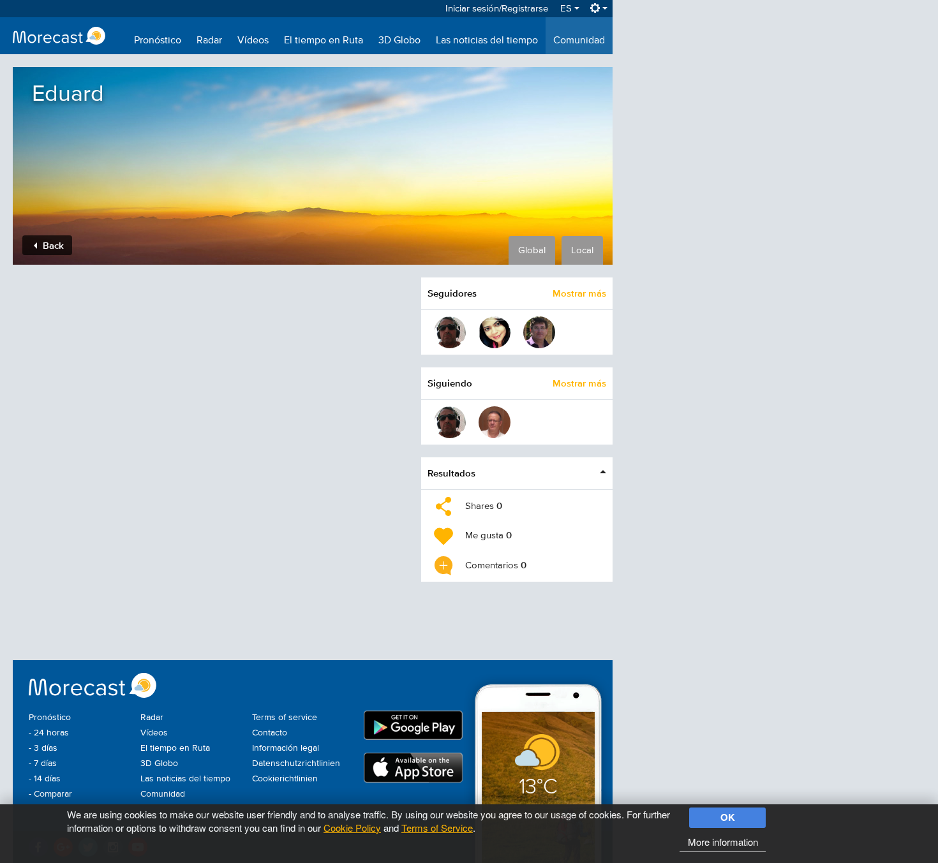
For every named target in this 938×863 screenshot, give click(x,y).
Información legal (285, 748)
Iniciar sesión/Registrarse (496, 8)
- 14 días (45, 778)
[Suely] (494, 332)
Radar (209, 41)
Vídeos (253, 41)
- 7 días (43, 763)
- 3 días (43, 748)
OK (727, 817)
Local (582, 250)
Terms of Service (437, 827)
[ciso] (450, 332)
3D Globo (399, 41)
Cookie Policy (352, 827)
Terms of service (284, 717)
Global (532, 250)
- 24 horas (49, 732)
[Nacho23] (539, 332)
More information (723, 841)
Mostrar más (579, 293)
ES (567, 8)
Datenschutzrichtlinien (296, 763)
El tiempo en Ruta (323, 41)
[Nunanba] (494, 422)
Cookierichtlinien (285, 778)
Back (52, 245)
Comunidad (579, 41)
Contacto (269, 732)
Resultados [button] (451, 473)
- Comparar (50, 794)
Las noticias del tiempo (487, 41)
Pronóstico (157, 41)
